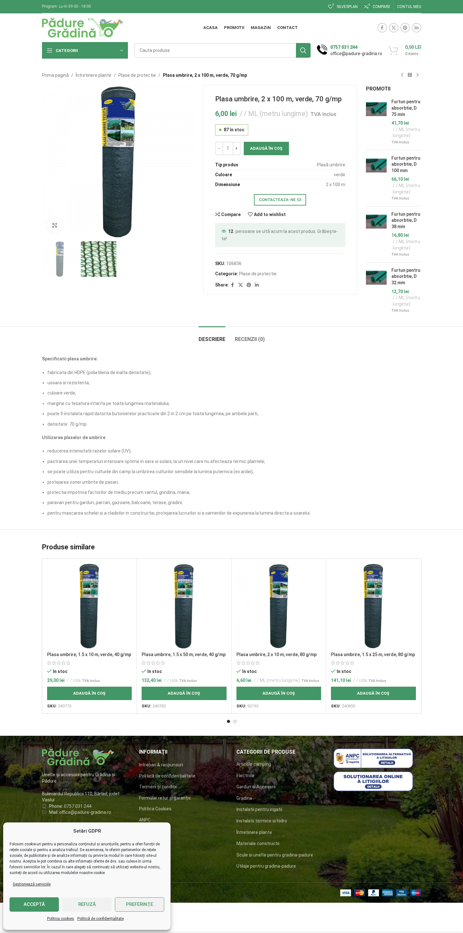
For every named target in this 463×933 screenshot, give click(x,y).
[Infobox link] (349, 50)
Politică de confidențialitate (100, 918)
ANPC (145, 819)
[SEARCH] (303, 50)
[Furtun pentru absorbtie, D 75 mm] (376, 122)
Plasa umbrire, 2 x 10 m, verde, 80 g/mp (276, 654)
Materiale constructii (257, 843)
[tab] (212, 336)
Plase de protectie (137, 75)
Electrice (245, 775)
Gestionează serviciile (32, 884)
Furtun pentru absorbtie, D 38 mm (405, 220)
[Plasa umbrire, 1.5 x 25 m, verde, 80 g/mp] (373, 606)
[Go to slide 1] (228, 721)
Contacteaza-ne (277, 199)
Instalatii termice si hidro (261, 820)
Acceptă (34, 904)
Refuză (87, 904)
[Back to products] (410, 75)
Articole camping (253, 764)
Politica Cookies (155, 808)
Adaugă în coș (266, 148)
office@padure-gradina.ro (85, 812)
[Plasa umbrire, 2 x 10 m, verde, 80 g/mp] (278, 606)
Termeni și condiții (158, 786)
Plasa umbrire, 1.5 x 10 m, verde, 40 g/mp (89, 654)
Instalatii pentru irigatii (259, 809)
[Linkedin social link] (416, 28)
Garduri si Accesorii (256, 786)
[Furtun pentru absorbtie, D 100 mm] (376, 178)
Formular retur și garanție (165, 797)
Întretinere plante (93, 75)
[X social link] (393, 28)
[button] (89, 693)
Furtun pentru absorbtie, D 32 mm (405, 276)
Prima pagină (55, 75)
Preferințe (139, 904)
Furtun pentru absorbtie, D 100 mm (405, 164)
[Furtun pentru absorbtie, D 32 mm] (376, 290)
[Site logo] (83, 27)
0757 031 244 (77, 806)
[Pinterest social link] (405, 28)
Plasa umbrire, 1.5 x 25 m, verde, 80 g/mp (373, 654)
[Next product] (417, 75)
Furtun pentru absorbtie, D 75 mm (405, 108)
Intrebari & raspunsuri (161, 764)
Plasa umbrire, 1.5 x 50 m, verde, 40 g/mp (184, 654)
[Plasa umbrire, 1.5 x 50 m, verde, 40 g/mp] (184, 606)
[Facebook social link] (382, 28)
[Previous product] (402, 75)
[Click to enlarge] (55, 225)
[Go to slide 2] (234, 721)
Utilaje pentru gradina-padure (266, 866)
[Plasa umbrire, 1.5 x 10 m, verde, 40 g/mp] (89, 606)
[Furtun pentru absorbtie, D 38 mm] (376, 234)
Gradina (244, 798)
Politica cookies (60, 918)
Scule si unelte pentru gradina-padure (274, 854)
